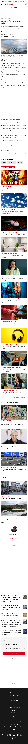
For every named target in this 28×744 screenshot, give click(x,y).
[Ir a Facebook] (2, 735)
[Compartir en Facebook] (4, 60)
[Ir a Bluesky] (21, 735)
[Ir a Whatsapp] (25, 735)
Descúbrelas (14, 653)
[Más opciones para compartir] (9, 60)
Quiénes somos (14, 692)
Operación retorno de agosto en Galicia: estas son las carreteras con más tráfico (11, 607)
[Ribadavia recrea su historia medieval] (14, 488)
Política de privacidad (14, 721)
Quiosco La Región (14, 697)
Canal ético (14, 719)
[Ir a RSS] (16, 738)
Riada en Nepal (18, 1)
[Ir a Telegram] (12, 738)
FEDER (14, 729)
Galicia (20, 162)
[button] (26, 4)
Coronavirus (11, 162)
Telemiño (14, 710)
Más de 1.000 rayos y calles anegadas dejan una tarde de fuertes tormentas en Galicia (11, 632)
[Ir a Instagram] (10, 735)
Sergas (4, 162)
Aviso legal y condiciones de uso (14, 726)
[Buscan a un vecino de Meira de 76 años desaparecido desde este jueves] (14, 436)
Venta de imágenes (14, 703)
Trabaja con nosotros (14, 695)
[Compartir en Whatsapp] (2, 60)
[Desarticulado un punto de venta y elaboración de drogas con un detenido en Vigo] (14, 412)
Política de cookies (14, 724)
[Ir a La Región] (8, 4)
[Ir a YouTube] (17, 735)
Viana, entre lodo (9, 1)
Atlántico (14, 712)
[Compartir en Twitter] (7, 60)
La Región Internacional (14, 707)
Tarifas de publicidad (14, 700)
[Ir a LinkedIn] (14, 735)
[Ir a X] (6, 735)
